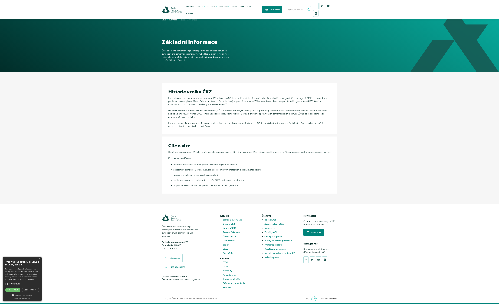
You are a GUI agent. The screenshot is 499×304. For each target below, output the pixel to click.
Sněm (234, 7)
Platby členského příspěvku (278, 240)
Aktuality (190, 7)
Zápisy (226, 244)
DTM (242, 7)
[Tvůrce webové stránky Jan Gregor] (333, 298)
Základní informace (232, 219)
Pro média (228, 253)
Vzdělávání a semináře (275, 249)
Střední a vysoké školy (234, 283)
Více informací (30, 279)
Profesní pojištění (273, 244)
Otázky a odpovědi (273, 236)
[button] (201, 6)
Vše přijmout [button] (13, 290)
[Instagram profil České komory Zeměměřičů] (316, 13)
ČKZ (164, 19)
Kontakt (189, 13)
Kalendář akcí (229, 275)
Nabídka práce (271, 257)
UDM (249, 7)
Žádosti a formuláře (274, 224)
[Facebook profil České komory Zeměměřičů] (316, 6)
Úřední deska (229, 236)
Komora (173, 19)
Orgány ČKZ (229, 224)
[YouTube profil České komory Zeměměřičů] (328, 6)
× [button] (39, 259)
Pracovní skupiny (231, 232)
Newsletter (270, 228)
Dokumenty (229, 240)
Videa (225, 249)
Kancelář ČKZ (229, 228)
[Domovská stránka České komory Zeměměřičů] (172, 9)
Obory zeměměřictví (233, 279)
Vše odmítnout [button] (30, 290)
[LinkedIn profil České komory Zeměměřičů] (322, 6)
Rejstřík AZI (270, 219)
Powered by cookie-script (22, 299)
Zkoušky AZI (270, 232)
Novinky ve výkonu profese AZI (279, 253)
